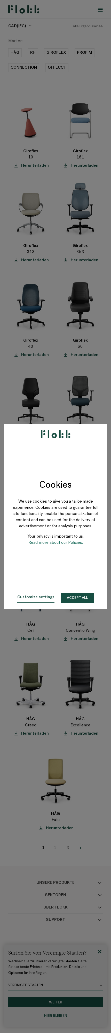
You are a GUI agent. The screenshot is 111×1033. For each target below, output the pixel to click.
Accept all (77, 598)
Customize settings (35, 597)
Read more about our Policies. (55, 543)
